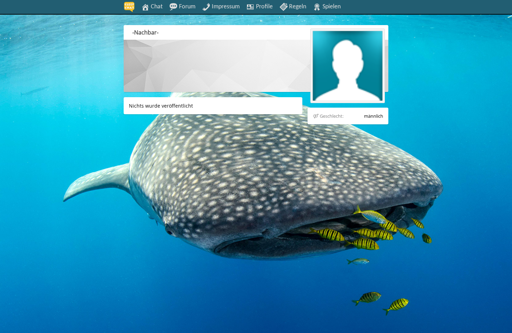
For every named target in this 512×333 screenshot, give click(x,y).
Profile (264, 6)
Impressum (225, 6)
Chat (156, 6)
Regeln (297, 6)
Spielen (331, 6)
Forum (186, 6)
